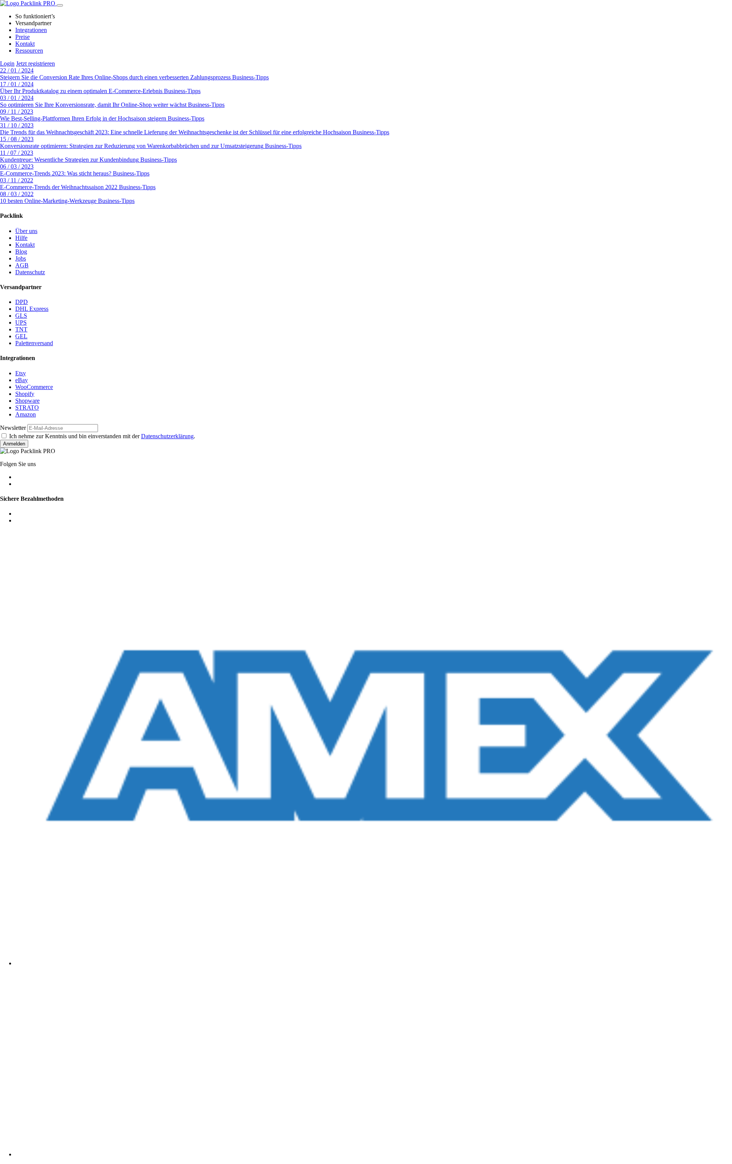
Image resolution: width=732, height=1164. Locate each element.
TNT (21, 329)
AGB (22, 265)
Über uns (26, 231)
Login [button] (7, 63)
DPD (21, 302)
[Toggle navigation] (60, 5)
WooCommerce (34, 387)
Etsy (20, 373)
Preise (22, 37)
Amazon (25, 414)
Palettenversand (34, 343)
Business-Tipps (250, 77)
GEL (21, 336)
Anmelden (14, 444)
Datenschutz (30, 272)
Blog (21, 251)
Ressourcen (29, 50)
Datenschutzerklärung (167, 436)
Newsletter (13, 427)
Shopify (24, 394)
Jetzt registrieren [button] (35, 63)
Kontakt (25, 43)
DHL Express (31, 308)
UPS (21, 322)
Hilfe (21, 238)
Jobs (20, 258)
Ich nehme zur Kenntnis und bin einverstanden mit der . (102, 436)
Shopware (27, 400)
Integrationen (31, 30)
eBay (21, 380)
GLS (21, 315)
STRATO (27, 407)
